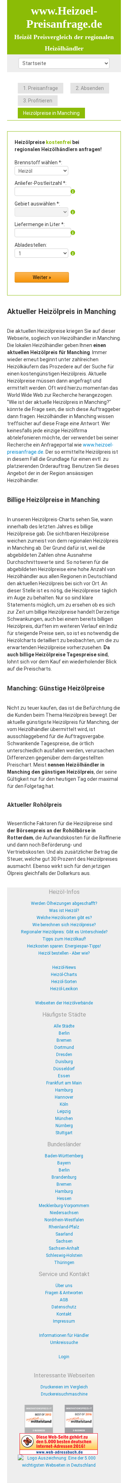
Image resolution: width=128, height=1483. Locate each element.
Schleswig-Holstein (64, 1255)
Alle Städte (64, 1026)
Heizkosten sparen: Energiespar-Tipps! (64, 946)
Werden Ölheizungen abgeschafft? (64, 903)
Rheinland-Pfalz (64, 1227)
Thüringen (64, 1262)
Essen (64, 1075)
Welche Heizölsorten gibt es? (64, 917)
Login (64, 1356)
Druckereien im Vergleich (64, 1387)
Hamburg (64, 1090)
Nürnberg (64, 1125)
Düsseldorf (64, 1068)
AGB (64, 1299)
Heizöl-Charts (64, 974)
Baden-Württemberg (64, 1155)
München (64, 1118)
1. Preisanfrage (40, 88)
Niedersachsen (64, 1212)
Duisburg (64, 1061)
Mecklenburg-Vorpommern (64, 1205)
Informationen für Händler (64, 1335)
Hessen (64, 1198)
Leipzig (64, 1111)
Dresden (64, 1054)
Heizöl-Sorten (64, 981)
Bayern (64, 1163)
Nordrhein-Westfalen (64, 1219)
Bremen (64, 1040)
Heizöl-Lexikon (64, 988)
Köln (64, 1104)
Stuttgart (64, 1132)
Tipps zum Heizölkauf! (64, 939)
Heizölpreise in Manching (51, 113)
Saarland (64, 1234)
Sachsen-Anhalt (64, 1248)
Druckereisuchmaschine (64, 1394)
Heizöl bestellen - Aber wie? (64, 953)
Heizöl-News (64, 967)
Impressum (64, 1321)
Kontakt (64, 1314)
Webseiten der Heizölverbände (64, 1003)
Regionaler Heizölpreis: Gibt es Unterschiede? (64, 931)
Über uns (64, 1285)
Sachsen (64, 1241)
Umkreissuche (64, 1342)
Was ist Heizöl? (64, 910)
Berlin (64, 1033)
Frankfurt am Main (64, 1083)
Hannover (64, 1097)
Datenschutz (64, 1307)
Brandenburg (64, 1177)
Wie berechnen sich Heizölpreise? (64, 924)
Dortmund (64, 1047)
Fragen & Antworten (64, 1292)
